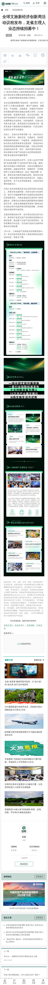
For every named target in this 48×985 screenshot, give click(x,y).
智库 (24, 983)
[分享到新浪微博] (5, 61)
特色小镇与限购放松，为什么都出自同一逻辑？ (22, 975)
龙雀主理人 (9, 625)
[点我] (45, 3)
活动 (14, 983)
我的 (43, 983)
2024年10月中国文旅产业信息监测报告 (24, 908)
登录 (19, 644)
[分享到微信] (28, 55)
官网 (33, 983)
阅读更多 (24, 864)
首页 (6, 10)
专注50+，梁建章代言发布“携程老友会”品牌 (20, 956)
